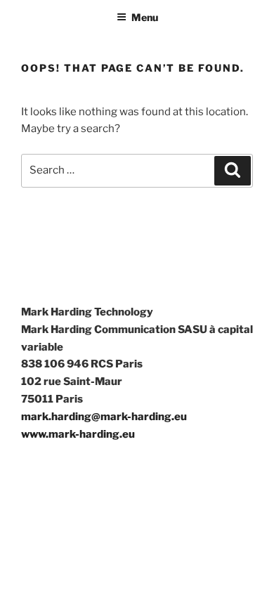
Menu (144, 17)
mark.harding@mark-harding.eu (104, 416)
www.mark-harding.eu (78, 434)
